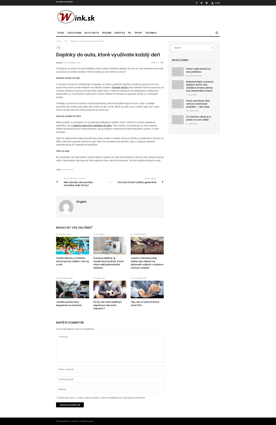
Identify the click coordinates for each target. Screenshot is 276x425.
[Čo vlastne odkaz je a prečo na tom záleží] (178, 119)
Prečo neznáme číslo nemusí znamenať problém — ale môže (198, 103)
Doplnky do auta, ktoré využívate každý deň (87, 41)
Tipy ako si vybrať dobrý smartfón (145, 303)
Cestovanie (74, 32)
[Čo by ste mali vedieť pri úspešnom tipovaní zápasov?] (109, 289)
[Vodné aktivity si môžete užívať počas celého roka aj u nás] (72, 246)
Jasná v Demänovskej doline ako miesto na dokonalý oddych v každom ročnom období (147, 263)
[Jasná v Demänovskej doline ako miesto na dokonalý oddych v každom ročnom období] (147, 246)
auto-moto (67, 169)
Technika (151, 32)
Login (217, 3)
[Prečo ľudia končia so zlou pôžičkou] (178, 71)
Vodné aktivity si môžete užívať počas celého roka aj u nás (72, 261)
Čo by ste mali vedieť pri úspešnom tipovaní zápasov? (107, 305)
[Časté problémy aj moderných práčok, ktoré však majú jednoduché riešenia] (109, 246)
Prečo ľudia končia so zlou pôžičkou (198, 70)
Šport (138, 32)
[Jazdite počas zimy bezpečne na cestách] (72, 289)
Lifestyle (119, 32)
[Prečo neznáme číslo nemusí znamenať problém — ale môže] (178, 103)
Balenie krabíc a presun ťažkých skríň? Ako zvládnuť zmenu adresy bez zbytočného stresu (199, 86)
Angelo (81, 202)
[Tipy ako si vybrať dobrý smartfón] (147, 289)
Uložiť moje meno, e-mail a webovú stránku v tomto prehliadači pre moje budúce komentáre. (102, 397)
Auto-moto (91, 32)
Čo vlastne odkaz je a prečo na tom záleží (198, 118)
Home (58, 41)
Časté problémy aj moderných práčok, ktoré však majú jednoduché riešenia (108, 263)
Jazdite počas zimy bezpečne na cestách (69, 303)
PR (129, 32)
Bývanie (106, 32)
